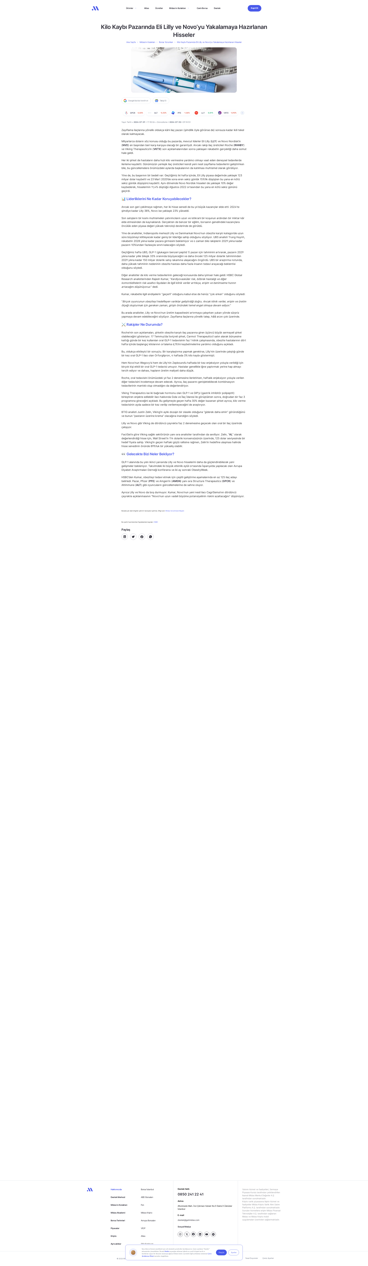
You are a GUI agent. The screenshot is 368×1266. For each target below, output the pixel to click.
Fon (142, 1205)
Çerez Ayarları (268, 1258)
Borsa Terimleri (118, 1220)
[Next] (242, 113)
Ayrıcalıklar (116, 1244)
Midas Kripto (146, 1212)
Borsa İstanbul (147, 1189)
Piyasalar (115, 1228)
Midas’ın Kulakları (177, 8)
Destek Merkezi (118, 1197)
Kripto (113, 1236)
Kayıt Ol (254, 8)
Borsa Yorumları (166, 42)
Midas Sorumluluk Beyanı (174, 511)
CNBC (156, 522)
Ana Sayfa (131, 42)
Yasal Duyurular (251, 1258)
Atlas (146, 8)
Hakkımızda (116, 1189)
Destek (217, 8)
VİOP (143, 1228)
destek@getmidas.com (188, 1220)
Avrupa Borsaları (148, 1220)
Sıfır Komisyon (147, 1244)
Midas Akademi (118, 1212)
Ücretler (159, 8)
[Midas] (95, 8)
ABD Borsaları (147, 1197)
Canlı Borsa (202, 8)
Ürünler (129, 8)
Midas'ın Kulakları (119, 1205)
